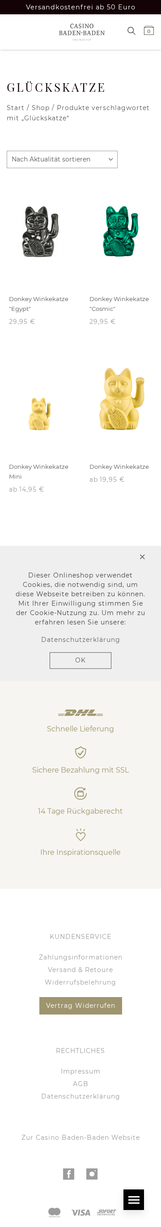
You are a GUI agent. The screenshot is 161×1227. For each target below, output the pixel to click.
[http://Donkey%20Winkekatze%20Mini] (40, 399)
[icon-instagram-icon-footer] (92, 1176)
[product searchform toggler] (131, 30)
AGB (81, 1084)
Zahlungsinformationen (81, 957)
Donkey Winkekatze (119, 466)
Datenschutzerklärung (80, 1096)
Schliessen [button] (109, 558)
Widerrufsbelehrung (80, 982)
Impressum (81, 1071)
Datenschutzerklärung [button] (80, 640)
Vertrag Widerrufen (80, 1006)
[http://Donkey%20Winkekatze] (120, 399)
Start (16, 108)
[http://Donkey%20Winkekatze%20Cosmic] (120, 231)
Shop (41, 108)
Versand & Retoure (80, 970)
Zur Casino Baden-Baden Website (80, 1138)
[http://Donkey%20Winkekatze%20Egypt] (40, 231)
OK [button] (80, 660)
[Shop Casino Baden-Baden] (79, 31)
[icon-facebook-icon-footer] (69, 1176)
